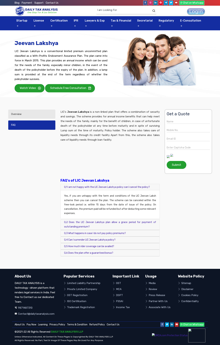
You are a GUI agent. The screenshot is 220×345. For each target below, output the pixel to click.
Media (152, 283)
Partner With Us (158, 301)
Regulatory (166, 20)
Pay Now (31, 324)
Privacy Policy (57, 324)
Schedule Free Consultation (68, 88)
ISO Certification (76, 301)
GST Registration (76, 295)
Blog (17, 2)
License (39, 20)
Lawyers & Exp (95, 20)
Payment (27, 2)
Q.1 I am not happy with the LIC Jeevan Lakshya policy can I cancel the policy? (107, 187)
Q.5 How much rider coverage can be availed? (89, 246)
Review (152, 289)
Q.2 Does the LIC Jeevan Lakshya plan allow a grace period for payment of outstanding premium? (110, 224)
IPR (76, 20)
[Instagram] (150, 3)
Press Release (156, 295)
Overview (16, 114)
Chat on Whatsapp (193, 2)
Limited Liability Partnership (83, 283)
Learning (43, 324)
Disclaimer (187, 289)
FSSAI (119, 301)
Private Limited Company (81, 289)
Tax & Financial (121, 20)
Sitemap (186, 283)
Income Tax (122, 307)
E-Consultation (190, 20)
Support (38, 2)
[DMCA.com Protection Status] (170, 335)
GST (118, 283)
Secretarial (145, 20)
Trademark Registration (80, 307)
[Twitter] (171, 3)
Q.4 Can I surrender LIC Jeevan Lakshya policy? (90, 239)
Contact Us (52, 2)
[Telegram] (166, 3)
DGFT (119, 295)
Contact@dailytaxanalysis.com (36, 313)
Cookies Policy (189, 295)
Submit (176, 164)
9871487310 (25, 307)
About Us (20, 324)
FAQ (13, 125)
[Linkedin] (155, 3)
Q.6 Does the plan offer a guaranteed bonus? (88, 252)
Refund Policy (97, 324)
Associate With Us (159, 307)
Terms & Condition (77, 324)
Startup (21, 20)
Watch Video (28, 88)
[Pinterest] (161, 3)
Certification (59, 20)
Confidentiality (190, 301)
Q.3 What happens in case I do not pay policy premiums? (95, 233)
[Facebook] (145, 3)
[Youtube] (176, 3)
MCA (118, 289)
